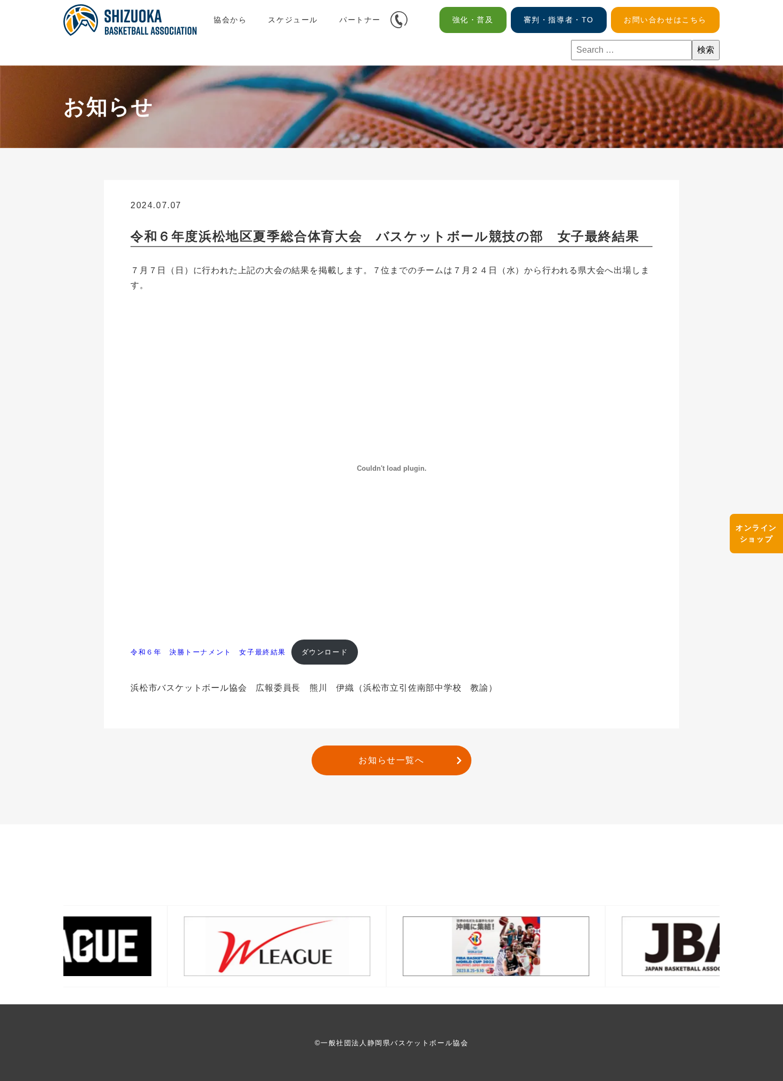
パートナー (360, 19)
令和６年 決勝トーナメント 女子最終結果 (208, 652)
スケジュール (293, 19)
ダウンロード (324, 652)
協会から (230, 19)
